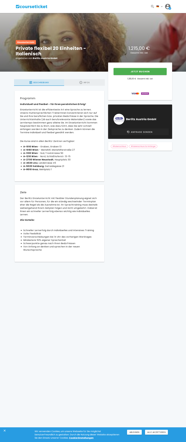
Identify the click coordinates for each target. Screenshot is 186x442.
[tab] (39, 82)
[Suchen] (152, 6)
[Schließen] (4, 430)
